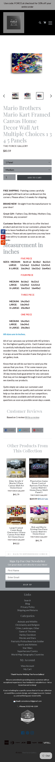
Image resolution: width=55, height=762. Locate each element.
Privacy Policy (28, 607)
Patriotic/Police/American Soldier (27, 641)
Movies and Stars (27, 638)
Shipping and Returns (27, 610)
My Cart (27, 669)
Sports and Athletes (27, 644)
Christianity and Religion (27, 624)
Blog (27, 603)
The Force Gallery (29, 752)
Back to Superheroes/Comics (29, 554)
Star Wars (27, 648)
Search (27, 600)
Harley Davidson (27, 634)
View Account (27, 666)
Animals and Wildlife (27, 621)
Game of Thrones (27, 631)
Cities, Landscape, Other (27, 628)
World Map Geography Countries (27, 654)
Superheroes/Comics (27, 651)
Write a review (32, 417)
